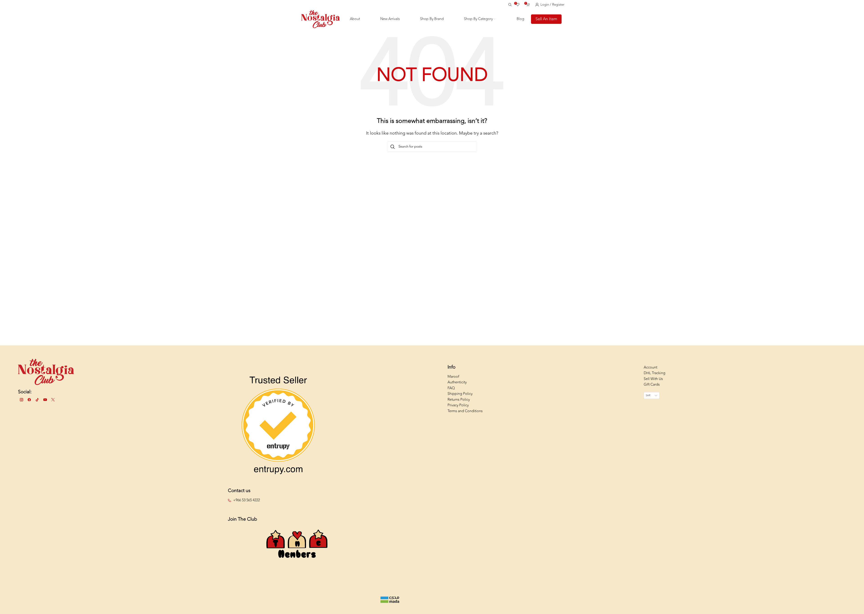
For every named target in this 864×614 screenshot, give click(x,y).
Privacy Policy (458, 405)
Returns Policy (459, 399)
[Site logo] (320, 19)
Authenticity (457, 382)
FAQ (451, 388)
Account (650, 367)
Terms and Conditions (465, 411)
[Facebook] (29, 399)
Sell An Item (546, 19)
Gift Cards (652, 384)
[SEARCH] (392, 147)
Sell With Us (653, 379)
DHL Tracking (654, 373)
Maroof (453, 376)
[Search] (509, 4)
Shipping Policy (460, 393)
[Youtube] (45, 399)
